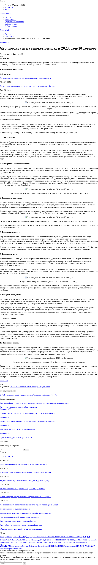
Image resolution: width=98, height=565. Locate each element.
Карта (7, 9)
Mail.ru (49, 537)
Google (24, 536)
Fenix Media (5, 30)
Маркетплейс (92, 540)
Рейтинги (61, 542)
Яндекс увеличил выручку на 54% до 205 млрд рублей (22, 489)
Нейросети (14, 542)
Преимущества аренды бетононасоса (15, 509)
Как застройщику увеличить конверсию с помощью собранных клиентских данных (34, 403)
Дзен (41, 539)
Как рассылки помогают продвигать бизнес (18, 521)
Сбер (85, 542)
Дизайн (47, 540)
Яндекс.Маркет (84, 545)
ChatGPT (16, 537)
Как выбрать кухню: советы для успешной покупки (21, 525)
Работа (55, 542)
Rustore (67, 536)
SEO (73, 536)
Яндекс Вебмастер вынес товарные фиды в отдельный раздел (25, 480)
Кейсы (70, 539)
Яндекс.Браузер (16, 546)
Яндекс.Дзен (42, 546)
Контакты (9, 7)
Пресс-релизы (31, 542)
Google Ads (33, 536)
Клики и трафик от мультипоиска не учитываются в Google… (25, 497)
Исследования (59, 539)
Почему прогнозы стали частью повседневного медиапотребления (27, 86)
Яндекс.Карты (69, 546)
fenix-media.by (5, 13)
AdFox (2, 537)
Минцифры (4, 542)
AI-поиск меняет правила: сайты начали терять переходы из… (25, 78)
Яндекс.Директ (56, 545)
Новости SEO (10, 20)
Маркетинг (82, 540)
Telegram (78, 537)
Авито (28, 540)
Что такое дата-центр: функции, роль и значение (19, 517)
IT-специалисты (41, 537)
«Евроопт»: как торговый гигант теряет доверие (21, 529)
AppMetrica (8, 537)
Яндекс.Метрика (6, 549)
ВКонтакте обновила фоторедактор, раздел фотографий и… (24, 464)
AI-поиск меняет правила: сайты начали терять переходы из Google (29, 505)
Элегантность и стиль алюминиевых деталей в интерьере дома (25, 513)
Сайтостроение (11, 26)
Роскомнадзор (78, 542)
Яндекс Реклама (18, 549)
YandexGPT (21, 540)
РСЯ (51, 542)
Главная (8, 17)
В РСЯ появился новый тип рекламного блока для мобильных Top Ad (28, 395)
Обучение (23, 542)
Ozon (62, 537)
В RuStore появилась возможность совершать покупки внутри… (26, 472)
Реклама (69, 542)
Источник (4, 381)
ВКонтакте (34, 540)
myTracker (56, 537)
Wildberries (13, 540)
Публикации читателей (14, 22)
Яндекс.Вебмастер (29, 546)
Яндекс (5, 545)
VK (84, 536)
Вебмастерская (11, 24)
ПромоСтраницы (43, 542)
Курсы (75, 540)
